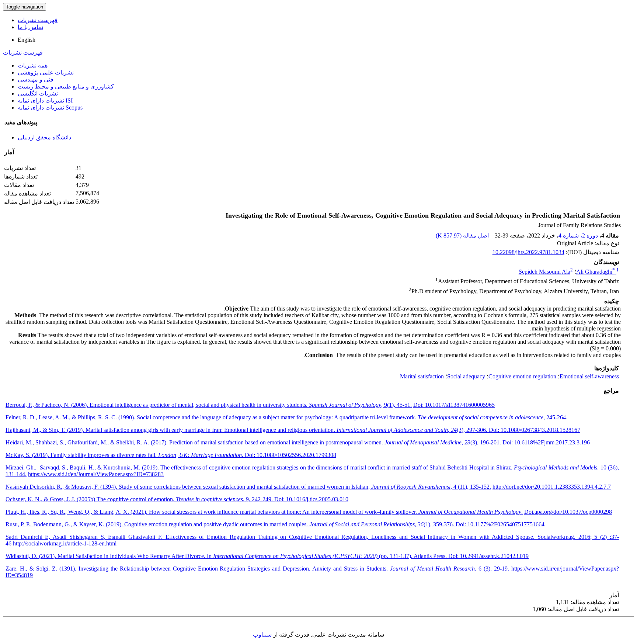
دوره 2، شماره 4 (578, 235)
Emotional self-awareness (589, 376)
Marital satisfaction (422, 376)
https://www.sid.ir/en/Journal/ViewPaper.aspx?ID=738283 (96, 474)
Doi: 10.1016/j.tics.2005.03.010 (311, 499)
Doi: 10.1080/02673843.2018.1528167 (534, 430)
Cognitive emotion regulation (522, 376)
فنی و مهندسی (35, 79)
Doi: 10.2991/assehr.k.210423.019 (488, 556)
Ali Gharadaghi (595, 271)
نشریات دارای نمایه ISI (45, 100)
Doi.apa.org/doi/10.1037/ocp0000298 (568, 512)
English (26, 40)
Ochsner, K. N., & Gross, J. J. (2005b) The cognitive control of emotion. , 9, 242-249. (140, 499)
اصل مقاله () (463, 235)
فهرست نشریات (38, 20)
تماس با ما (30, 27)
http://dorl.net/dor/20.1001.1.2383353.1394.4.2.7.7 (551, 487)
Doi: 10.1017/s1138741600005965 (454, 405)
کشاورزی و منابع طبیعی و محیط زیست (66, 86)
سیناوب (262, 634)
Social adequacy (466, 376)
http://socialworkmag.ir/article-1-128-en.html (64, 543)
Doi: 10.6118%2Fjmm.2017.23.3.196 (546, 442)
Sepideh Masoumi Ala (544, 271)
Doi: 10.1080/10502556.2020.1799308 (290, 455)
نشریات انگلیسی (38, 93)
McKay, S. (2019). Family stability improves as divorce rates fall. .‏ (125, 455)
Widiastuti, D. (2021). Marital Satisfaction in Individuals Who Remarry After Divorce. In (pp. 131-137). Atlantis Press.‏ (227, 556)
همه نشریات (33, 65)
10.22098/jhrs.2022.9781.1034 (528, 252)
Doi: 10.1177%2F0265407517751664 (500, 524)
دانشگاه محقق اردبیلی (44, 137)
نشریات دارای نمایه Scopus (50, 107)
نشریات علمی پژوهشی (46, 72)
